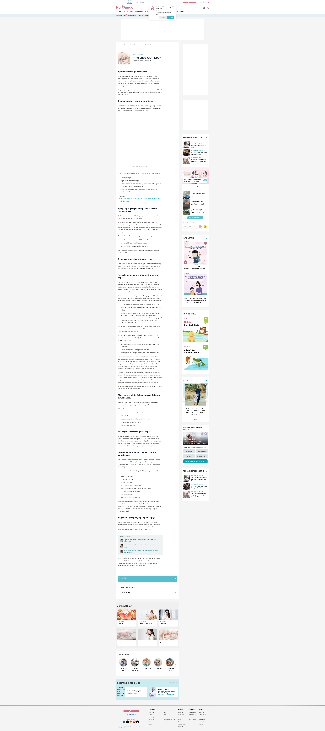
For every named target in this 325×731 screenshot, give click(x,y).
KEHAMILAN (119, 11)
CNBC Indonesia (203, 717)
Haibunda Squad (189, 186)
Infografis (166, 717)
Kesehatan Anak (125, 592)
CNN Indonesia (202, 714)
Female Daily (202, 721)
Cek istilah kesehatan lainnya (194, 461)
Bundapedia (128, 45)
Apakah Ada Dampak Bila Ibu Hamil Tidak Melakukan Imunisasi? (140, 541)
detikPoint (179, 721)
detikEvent (180, 719)
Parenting (151, 717)
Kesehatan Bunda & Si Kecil (142, 45)
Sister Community (201, 186)
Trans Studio (180, 726)
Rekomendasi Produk (169, 719)
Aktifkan (171, 17)
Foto (165, 712)
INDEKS (181, 11)
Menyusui (151, 714)
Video (147, 15)
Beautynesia (202, 719)
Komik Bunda (132, 15)
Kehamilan (151, 712)
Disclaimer (191, 717)
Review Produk (167, 721)
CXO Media (201, 724)
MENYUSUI (130, 11)
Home (120, 45)
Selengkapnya (173, 682)
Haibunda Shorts (121, 15)
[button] (175, 664)
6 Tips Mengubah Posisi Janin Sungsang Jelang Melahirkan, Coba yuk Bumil (142, 551)
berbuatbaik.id (180, 712)
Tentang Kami (192, 712)
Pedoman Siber (192, 714)
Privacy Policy (192, 719)
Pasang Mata (180, 714)
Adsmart (179, 717)
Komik (150, 724)
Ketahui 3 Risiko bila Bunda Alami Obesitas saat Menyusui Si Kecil (142, 546)
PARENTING (138, 11)
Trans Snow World (181, 724)
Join (205, 180)
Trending (140, 15)
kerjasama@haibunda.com (189, 2)
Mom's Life (151, 719)
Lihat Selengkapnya (194, 218)
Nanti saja (162, 17)
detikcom (201, 712)
